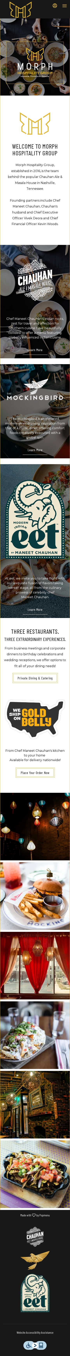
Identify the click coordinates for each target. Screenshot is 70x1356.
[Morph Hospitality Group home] (20, 9)
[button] (35, 826)
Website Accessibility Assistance (35, 1332)
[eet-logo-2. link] (35, 519)
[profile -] (54, 5)
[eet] (35, 1292)
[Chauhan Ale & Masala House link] (35, 280)
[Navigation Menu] (64, 6)
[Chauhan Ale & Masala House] (35, 1236)
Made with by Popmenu (26, 1215)
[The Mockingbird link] (35, 389)
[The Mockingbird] (35, 1260)
